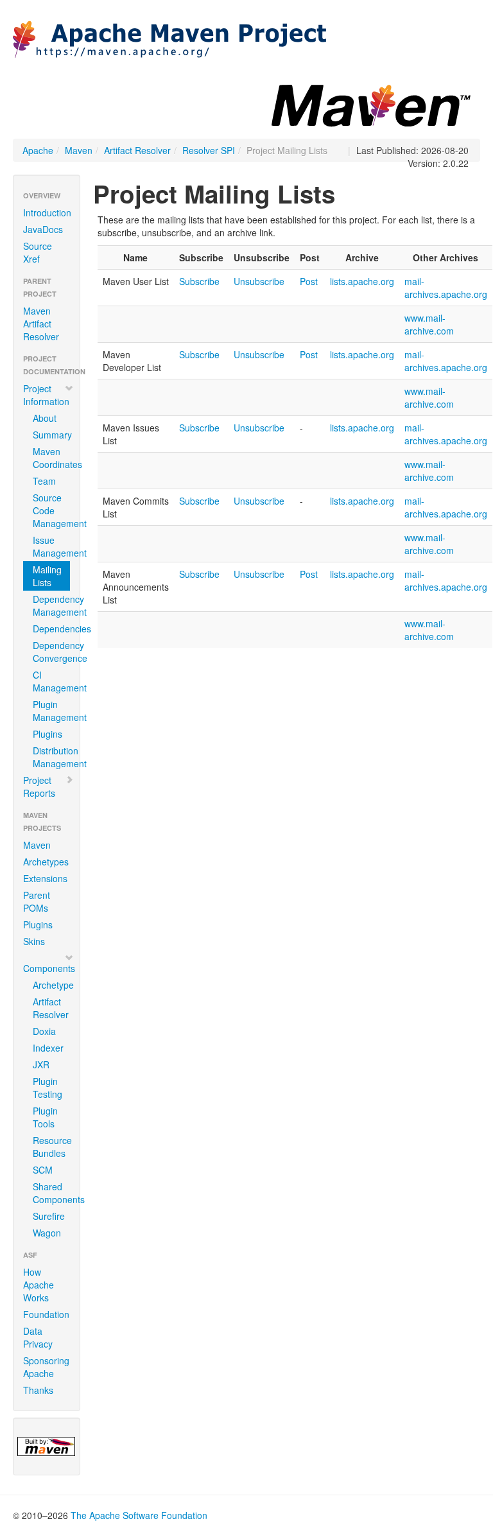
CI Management (51, 681)
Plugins (47, 733)
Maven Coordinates (51, 458)
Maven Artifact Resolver (41, 323)
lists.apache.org (362, 281)
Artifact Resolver (137, 150)
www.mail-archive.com (429, 324)
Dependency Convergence (51, 651)
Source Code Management (51, 510)
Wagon (47, 1232)
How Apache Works (38, 1284)
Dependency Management (51, 605)
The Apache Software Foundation (139, 1515)
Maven (78, 150)
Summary (51, 434)
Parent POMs (36, 901)
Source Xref (37, 252)
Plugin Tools (45, 1117)
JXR (41, 1064)
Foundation (46, 1314)
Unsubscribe (259, 281)
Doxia (44, 1031)
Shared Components (51, 1193)
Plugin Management (51, 711)
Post (309, 281)
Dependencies (51, 628)
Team (44, 480)
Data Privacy (38, 1337)
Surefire (49, 1216)
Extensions (45, 878)
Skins (34, 941)
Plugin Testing (47, 1087)
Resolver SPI (208, 150)
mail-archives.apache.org (445, 287)
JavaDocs (43, 229)
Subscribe (199, 281)
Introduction (47, 212)
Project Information (46, 395)
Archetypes (46, 861)
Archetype (51, 984)
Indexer (48, 1047)
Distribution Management (51, 757)
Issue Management (51, 546)
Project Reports (39, 786)
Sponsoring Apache (46, 1367)
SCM (43, 1169)
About (44, 418)
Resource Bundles (51, 1146)
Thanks (38, 1390)
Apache (37, 150)
